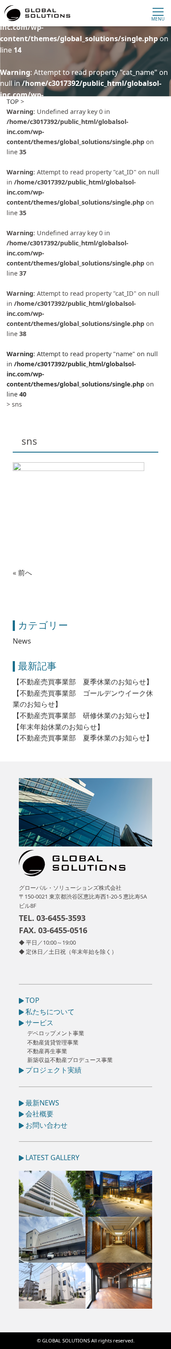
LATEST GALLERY (51, 1157)
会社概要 (38, 1114)
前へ (25, 572)
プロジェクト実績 (53, 1070)
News (22, 641)
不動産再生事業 (47, 1051)
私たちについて (49, 1011)
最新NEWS (41, 1103)
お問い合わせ (46, 1125)
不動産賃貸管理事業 (52, 1042)
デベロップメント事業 (55, 1033)
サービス (38, 1022)
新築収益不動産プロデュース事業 (70, 1060)
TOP (31, 1000)
